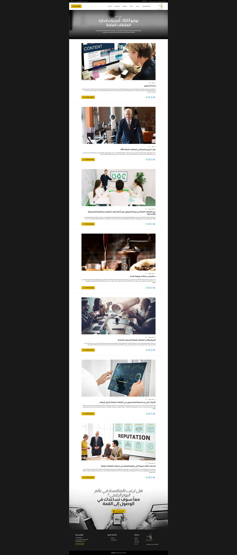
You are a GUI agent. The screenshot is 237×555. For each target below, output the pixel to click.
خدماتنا (131, 6)
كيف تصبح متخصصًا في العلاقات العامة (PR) (138, 149)
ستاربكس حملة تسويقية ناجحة (143, 276)
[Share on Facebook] (154, 97)
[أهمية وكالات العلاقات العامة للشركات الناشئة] (118, 315)
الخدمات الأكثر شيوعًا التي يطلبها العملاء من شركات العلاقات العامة (128, 466)
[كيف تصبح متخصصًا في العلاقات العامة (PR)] (118, 125)
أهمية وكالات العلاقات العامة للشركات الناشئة (137, 340)
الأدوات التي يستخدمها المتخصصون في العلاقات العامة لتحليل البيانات (127, 402)
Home (120, 16)
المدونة (109, 6)
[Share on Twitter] (152, 97)
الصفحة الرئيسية (146, 6)
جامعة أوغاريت (114, 539)
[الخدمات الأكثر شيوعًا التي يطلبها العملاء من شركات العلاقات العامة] (118, 441)
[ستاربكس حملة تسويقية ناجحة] (118, 252)
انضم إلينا (125, 6)
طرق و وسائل (151, 209)
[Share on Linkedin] (149, 97)
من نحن (137, 6)
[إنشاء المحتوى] (118, 61)
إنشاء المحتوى (150, 86)
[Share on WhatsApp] (147, 97)
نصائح (153, 82)
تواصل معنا (117, 6)
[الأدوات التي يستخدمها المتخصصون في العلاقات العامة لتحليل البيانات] (118, 378)
